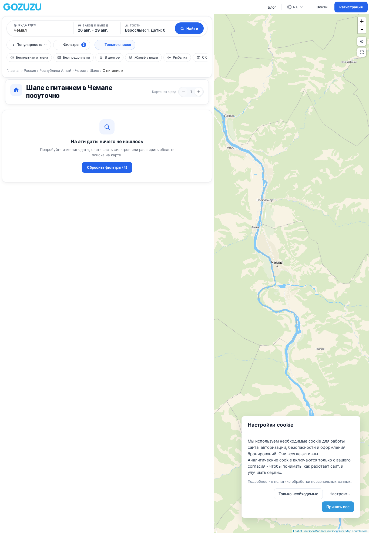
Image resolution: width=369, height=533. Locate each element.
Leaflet (297, 531)
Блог (272, 7)
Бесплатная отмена (32, 57)
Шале (94, 70)
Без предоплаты (76, 57)
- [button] (362, 29)
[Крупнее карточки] (183, 92)
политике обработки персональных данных (312, 481)
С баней (208, 57)
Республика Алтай (55, 70)
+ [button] (362, 21)
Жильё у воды (146, 57)
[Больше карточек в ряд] (198, 92)
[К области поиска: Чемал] (361, 41)
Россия (30, 70)
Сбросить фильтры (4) (107, 167)
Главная (13, 70)
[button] (147, 28)
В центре (112, 57)
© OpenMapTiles (315, 531)
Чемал (80, 70)
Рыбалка (180, 57)
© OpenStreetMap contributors (347, 531)
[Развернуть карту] (361, 52)
